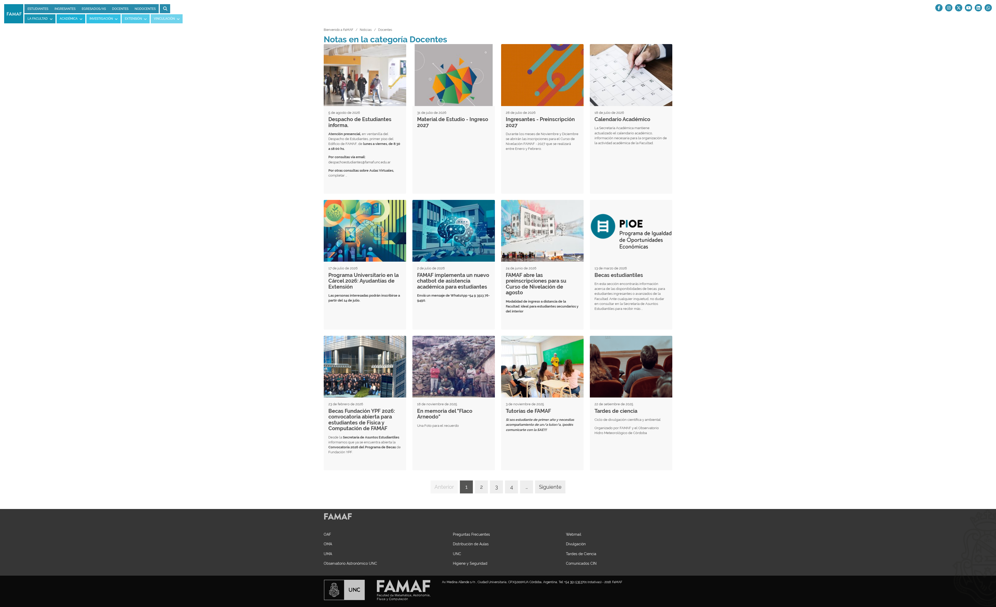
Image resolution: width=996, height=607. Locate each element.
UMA (328, 554)
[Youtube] (968, 7)
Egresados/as (94, 9)
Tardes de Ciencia (581, 554)
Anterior (444, 487)
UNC (457, 554)
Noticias (366, 30)
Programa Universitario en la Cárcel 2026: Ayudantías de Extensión (363, 281)
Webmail (573, 534)
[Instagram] (948, 7)
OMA (328, 544)
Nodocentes (145, 9)
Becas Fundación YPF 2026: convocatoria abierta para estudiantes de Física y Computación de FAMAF (361, 420)
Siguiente (550, 487)
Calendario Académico (622, 119)
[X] (958, 7)
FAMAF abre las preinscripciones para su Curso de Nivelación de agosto (536, 284)
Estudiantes (37, 9)
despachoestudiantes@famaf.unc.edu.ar (359, 162)
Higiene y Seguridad (470, 563)
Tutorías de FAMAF (528, 411)
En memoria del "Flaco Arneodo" (444, 414)
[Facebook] (939, 7)
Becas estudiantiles (618, 275)
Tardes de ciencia (615, 411)
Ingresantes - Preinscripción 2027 (540, 122)
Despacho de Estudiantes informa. (359, 122)
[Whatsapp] (988, 7)
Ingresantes (64, 9)
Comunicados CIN (581, 563)
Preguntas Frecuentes (471, 534)
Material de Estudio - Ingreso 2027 (452, 122)
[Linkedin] (978, 7)
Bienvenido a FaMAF (338, 30)
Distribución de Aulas (471, 544)
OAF (327, 534)
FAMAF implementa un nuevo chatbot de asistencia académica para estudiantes (453, 281)
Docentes (120, 9)
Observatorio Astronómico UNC (350, 563)
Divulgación (576, 544)
